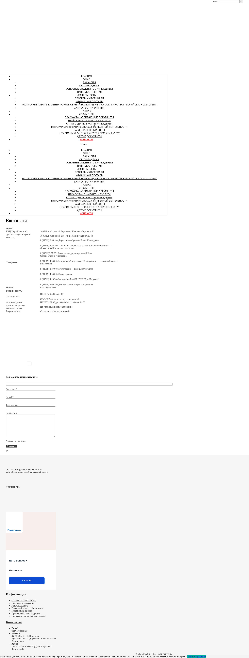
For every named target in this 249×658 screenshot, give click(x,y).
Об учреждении (89, 85)
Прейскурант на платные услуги (89, 120)
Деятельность (86, 95)
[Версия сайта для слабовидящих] (157, 4)
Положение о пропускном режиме (28, 616)
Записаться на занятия (89, 107)
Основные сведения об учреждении (89, 88)
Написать (27, 580)
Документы (86, 114)
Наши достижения (89, 91)
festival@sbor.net (19, 631)
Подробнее (200, 656)
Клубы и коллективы (89, 101)
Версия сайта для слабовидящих (27, 608)
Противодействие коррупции (26, 613)
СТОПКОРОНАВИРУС (24, 600)
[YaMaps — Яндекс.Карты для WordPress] (29, 363)
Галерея (87, 111)
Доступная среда (20, 605)
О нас (86, 79)
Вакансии (89, 82)
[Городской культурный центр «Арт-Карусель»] (18, 19)
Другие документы (89, 136)
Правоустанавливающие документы (89, 117)
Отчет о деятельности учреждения (89, 123)
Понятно (191, 656)
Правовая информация (23, 603)
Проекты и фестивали (89, 98)
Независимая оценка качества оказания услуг (89, 133)
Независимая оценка (22, 611)
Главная (86, 76)
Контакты (86, 139)
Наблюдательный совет (89, 130)
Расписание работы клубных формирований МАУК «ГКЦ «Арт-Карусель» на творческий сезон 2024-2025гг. (89, 104)
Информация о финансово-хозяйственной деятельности (89, 126)
